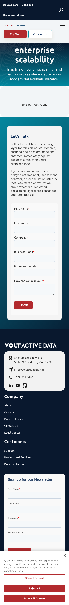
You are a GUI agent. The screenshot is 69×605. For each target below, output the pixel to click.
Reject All (34, 588)
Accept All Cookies (34, 598)
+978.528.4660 (23, 377)
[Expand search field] (61, 9)
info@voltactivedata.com (29, 369)
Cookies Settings (34, 578)
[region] (34, 578)
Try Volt (15, 34)
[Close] (65, 555)
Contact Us (40, 34)
